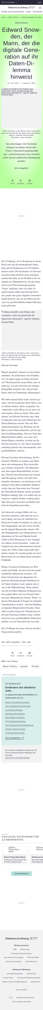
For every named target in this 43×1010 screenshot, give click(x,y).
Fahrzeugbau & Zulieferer (15, 717)
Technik (35, 666)
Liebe (28, 12)
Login (39, 2)
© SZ (11, 997)
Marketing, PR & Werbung (15, 714)
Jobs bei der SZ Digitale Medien (17, 758)
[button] (21, 92)
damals (24, 666)
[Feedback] (20, 180)
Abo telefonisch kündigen (13, 957)
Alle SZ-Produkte (8, 2)
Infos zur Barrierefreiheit (21, 1002)
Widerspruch (35, 982)
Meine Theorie (10, 666)
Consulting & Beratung (13, 710)
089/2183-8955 (33, 957)
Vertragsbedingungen (15, 974)
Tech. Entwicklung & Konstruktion (18, 706)
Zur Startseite (21, 874)
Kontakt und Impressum (25, 997)
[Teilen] (13, 180)
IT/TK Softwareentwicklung (15, 721)
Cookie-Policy (8, 978)
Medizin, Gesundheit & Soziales (17, 702)
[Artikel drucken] (29, 180)
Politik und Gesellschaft (12, 12)
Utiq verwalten (21, 990)
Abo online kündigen (14, 962)
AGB (14, 949)
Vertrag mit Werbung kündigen (28, 978)
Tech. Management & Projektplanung (19, 725)
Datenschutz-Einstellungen (21, 953)
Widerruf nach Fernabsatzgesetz (15, 982)
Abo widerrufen (31, 961)
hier (24, 646)
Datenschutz (25, 949)
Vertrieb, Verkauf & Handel (15, 729)
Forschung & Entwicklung (14, 733)
